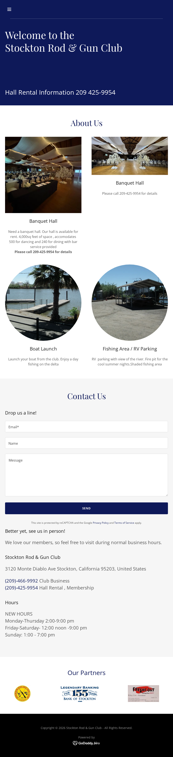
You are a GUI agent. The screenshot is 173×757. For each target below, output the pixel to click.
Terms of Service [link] (124, 523)
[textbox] (86, 426)
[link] (86, 742)
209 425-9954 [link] (95, 92)
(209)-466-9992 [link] (21, 580)
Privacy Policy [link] (101, 523)
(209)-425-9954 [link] (21, 587)
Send (86, 508)
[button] (23, 9)
